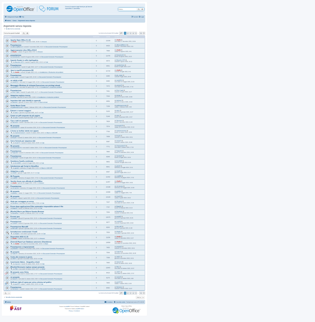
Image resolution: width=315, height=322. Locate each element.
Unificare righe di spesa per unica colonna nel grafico (30, 282)
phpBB (67, 306)
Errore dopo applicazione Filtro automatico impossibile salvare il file (36, 206)
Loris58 (14, 223)
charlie (14, 41)
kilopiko (17, 233)
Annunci (44, 41)
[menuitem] (21, 16)
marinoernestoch (20, 133)
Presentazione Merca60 (19, 227)
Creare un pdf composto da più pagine (25, 116)
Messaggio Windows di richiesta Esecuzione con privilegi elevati (35, 85)
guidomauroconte (17, 107)
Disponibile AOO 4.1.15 (19, 237)
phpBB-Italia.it (80, 308)
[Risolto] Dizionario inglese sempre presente (27, 267)
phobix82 (15, 248)
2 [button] (127, 33)
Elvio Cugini (15, 92)
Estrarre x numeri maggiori (20, 111)
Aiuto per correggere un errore (22, 201)
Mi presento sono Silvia (19, 272)
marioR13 (15, 82)
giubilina (14, 193)
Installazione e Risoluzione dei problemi (51, 72)
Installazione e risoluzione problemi (51, 87)
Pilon (16, 269)
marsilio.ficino (16, 67)
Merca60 (15, 228)
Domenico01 (16, 57)
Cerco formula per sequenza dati (22, 141)
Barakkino (15, 213)
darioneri (14, 102)
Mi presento (14, 126)
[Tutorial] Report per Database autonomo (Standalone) (30, 242)
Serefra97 (15, 157)
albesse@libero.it (17, 46)
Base (46, 243)
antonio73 (15, 87)
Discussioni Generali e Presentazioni (56, 46)
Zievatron (15, 203)
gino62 (17, 168)
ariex (16, 117)
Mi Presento (15, 176)
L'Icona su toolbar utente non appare (24, 131)
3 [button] (130, 33)
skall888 (14, 178)
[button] (121, 33)
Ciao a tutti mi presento (19, 121)
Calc (46, 62)
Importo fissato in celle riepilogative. (24, 60)
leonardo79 (15, 127)
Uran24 (14, 198)
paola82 (14, 218)
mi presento (15, 277)
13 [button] (141, 33)
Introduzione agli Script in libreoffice (24, 166)
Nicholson (15, 289)
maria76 (14, 279)
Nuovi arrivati (43, 102)
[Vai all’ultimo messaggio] (122, 40)
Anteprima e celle (17, 171)
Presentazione (15, 45)
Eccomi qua (15, 217)
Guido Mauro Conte (17, 106)
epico (16, 112)
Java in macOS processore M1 (22, 70)
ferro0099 (18, 163)
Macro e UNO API (52, 133)
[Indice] (34, 9)
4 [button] (133, 33)
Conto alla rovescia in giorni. (21, 257)
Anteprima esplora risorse (20, 95)
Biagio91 (14, 208)
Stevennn (15, 122)
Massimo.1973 (19, 62)
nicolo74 (17, 143)
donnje (14, 97)
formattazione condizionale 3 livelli (23, 232)
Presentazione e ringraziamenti (22, 247)
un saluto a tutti (16, 80)
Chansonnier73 (16, 147)
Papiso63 (15, 152)
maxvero (17, 264)
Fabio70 (14, 253)
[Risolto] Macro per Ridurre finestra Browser (27, 211)
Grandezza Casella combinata (21, 161)
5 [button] (135, 33)
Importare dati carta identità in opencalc (25, 101)
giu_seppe (15, 77)
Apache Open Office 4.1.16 (20, 40)
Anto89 (14, 173)
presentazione (15, 55)
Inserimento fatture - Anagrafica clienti (25, 262)
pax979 (17, 284)
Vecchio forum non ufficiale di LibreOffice (26, 181)
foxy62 (14, 137)
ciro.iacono (15, 188)
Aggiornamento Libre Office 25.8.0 (23, 50)
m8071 (14, 258)
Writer (43, 269)
